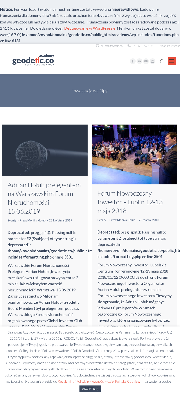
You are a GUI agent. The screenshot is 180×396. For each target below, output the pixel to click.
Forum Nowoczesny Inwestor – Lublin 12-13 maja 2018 (130, 201)
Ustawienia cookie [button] (158, 381)
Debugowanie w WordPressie (89, 28)
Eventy (12, 220)
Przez (33, 220)
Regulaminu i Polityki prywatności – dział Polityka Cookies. (99, 381)
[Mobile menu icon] (172, 61)
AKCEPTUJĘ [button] (90, 389)
